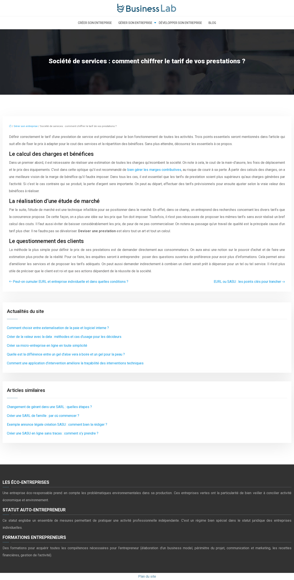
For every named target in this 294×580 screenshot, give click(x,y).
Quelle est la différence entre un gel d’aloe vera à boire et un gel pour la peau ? (66, 354)
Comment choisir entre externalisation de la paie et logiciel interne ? (58, 328)
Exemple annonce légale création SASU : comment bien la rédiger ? (57, 424)
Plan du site (147, 576)
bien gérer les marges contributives (154, 170)
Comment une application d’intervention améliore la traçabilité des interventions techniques (75, 363)
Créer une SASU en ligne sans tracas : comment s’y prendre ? (52, 433)
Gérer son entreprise (135, 23)
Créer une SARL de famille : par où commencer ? (43, 416)
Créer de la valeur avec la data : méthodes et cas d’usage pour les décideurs (64, 337)
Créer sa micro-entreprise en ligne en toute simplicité (47, 345)
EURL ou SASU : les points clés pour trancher (247, 282)
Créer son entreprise (95, 23)
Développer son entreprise (180, 23)
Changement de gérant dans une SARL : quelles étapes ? (49, 407)
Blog (212, 23)
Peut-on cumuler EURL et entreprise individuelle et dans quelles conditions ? (70, 282)
